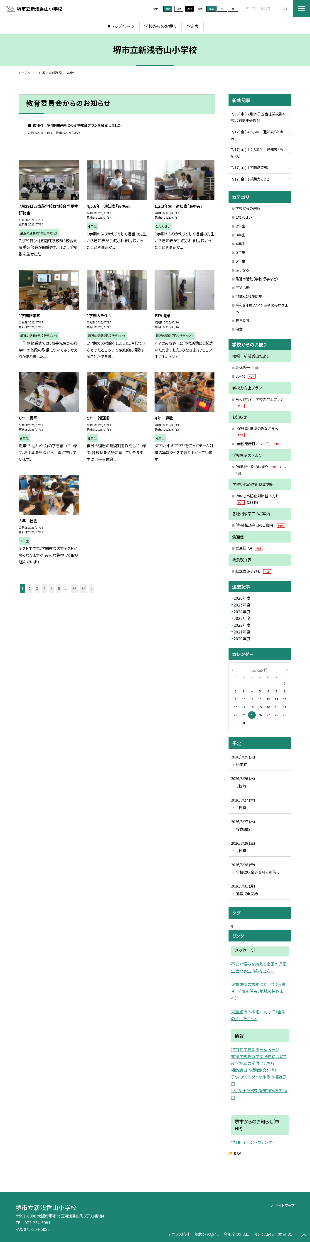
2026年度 (242, 598)
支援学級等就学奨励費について (259, 1056)
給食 (239, 329)
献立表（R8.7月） (252, 571)
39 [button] (83, 588)
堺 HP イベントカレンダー (253, 1142)
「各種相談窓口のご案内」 (259, 525)
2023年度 (242, 618)
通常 (167, 8)
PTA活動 (242, 287)
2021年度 (242, 632)
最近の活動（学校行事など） (256, 278)
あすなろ (242, 270)
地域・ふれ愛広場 (248, 296)
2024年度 (242, 611)
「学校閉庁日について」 (257, 443)
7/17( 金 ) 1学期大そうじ (250, 179)
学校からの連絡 (247, 208)
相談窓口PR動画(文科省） (254, 1070)
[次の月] (287, 670)
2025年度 (242, 605)
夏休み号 (246, 367)
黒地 (189, 8)
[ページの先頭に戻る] (304, 1236)
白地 (178, 8)
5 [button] (51, 588)
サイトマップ (284, 1205)
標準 (211, 8)
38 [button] (74, 588)
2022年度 (242, 625)
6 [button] (59, 588)
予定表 (192, 26)
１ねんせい (243, 217)
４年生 (240, 243)
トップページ (123, 26)
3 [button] (37, 588)
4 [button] (44, 588)
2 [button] (30, 588)
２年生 (240, 226)
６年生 (240, 261)
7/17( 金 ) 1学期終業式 (249, 167)
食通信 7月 (248, 548)
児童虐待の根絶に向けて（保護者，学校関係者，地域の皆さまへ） (258, 991)
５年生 (240, 252)
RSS (237, 1153)
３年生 (240, 234)
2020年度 (242, 638)
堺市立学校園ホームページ (255, 1049)
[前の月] (232, 670)
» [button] (91, 588)
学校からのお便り (160, 26)
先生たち (242, 320)
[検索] (285, 8)
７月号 (244, 376)
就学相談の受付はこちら (252, 1063)
